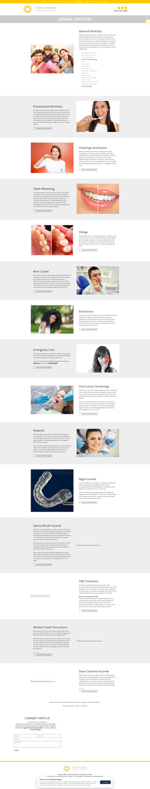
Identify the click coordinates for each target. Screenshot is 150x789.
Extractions (85, 66)
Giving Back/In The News (92, 2)
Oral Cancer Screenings (89, 71)
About (50, 2)
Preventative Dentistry (89, 53)
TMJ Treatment (86, 80)
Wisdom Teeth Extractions (90, 82)
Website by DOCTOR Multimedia (93, 776)
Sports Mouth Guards (89, 77)
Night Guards (86, 75)
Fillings (84, 62)
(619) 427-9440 (120, 11)
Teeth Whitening (87, 57)
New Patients (58, 2)
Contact (105, 2)
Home (44, 2)
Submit (16, 750)
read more (36, 652)
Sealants (84, 73)
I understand (105, 782)
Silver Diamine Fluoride (89, 84)
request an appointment (43, 128)
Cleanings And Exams (89, 55)
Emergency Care (87, 68)
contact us (36, 363)
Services (79, 2)
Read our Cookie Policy (84, 785)
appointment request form (33, 728)
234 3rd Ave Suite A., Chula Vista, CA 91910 (79, 774)
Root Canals (85, 64)
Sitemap (71, 776)
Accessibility (78, 776)
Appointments (70, 2)
